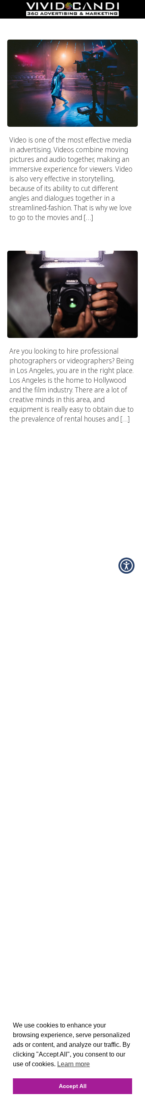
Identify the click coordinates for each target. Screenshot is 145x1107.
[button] (126, 566)
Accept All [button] (73, 1086)
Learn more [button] (73, 1064)
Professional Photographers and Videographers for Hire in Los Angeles (72, 230)
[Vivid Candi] (72, 13)
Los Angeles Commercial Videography (72, 24)
